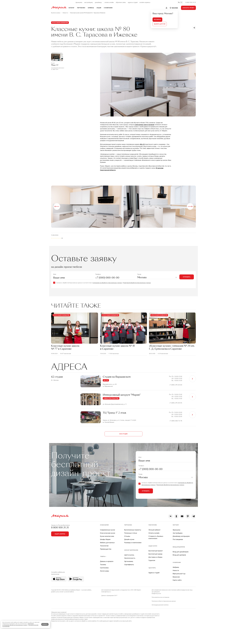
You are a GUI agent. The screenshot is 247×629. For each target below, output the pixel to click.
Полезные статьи (130, 533)
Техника (103, 564)
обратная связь (121, 2)
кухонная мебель (86, 590)
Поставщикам (178, 539)
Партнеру (176, 525)
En (181, 2)
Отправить (186, 277)
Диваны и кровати (106, 561)
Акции (99, 7)
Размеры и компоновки (132, 542)
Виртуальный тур (179, 574)
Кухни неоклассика (107, 536)
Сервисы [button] (91, 7)
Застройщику (178, 533)
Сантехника (104, 568)
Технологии (104, 546)
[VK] (170, 516)
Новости (176, 570)
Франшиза (176, 530)
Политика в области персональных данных (164, 601)
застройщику (88, 2)
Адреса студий (153, 573)
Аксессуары (104, 571)
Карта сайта (177, 580)
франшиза (79, 2)
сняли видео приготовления (144, 124)
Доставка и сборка (155, 557)
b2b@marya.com (156, 593)
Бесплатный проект (155, 551)
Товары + (103, 556)
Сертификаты (129, 564)
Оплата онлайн (153, 533)
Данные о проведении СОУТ (109, 595)
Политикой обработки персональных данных (137, 283)
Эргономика (128, 561)
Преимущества (105, 549)
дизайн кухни (55, 591)
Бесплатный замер (155, 554)
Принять (44, 624)
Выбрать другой (159, 24)
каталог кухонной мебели (66, 591)
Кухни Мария (104, 525)
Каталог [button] (71, 7)
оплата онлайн (109, 2)
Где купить (152, 568)
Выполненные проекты (132, 530)
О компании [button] (108, 7)
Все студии (123, 434)
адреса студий (132, 2)
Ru (179, 2)
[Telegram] (193, 516)
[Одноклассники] (176, 516)
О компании (177, 562)
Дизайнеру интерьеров (181, 536)
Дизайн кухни (129, 539)
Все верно (157, 19)
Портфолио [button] (81, 7)
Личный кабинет (154, 530)
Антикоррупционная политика (160, 605)
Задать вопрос (60, 534)
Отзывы (127, 536)
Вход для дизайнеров (180, 552)
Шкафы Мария (105, 539)
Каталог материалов (131, 550)
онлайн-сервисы (144, 2)
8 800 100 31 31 (191, 2)
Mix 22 (142, 144)
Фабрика (176, 567)
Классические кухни (107, 533)
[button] (174, 8)
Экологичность (129, 558)
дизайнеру (98, 2)
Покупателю (152, 525)
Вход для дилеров (179, 547)
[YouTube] (182, 516)
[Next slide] (190, 206)
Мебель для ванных (107, 542)
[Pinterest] (187, 516)
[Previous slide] (56, 206)
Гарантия (151, 560)
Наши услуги (152, 546)
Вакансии (176, 577)
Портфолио (128, 525)
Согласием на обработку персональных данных (107, 283)
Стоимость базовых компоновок (155, 537)
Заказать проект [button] (188, 7)
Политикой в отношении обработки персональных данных (18, 624)
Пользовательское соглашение (160, 597)
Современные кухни (107, 530)
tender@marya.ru (106, 591)
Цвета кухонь (129, 555)
